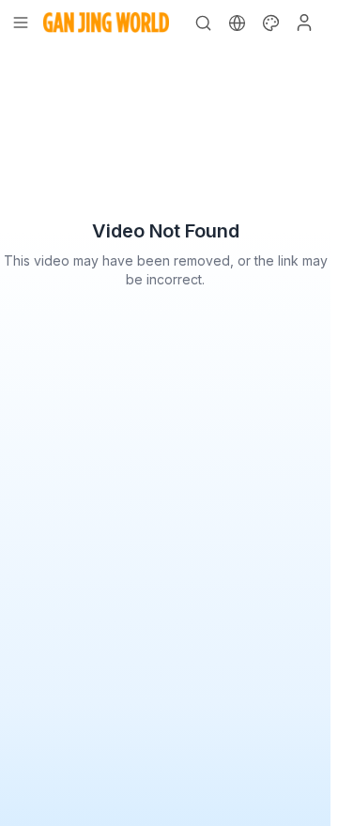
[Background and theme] (270, 23)
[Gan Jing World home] (106, 22)
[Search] (203, 23)
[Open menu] (21, 23)
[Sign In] (304, 23)
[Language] (237, 23)
